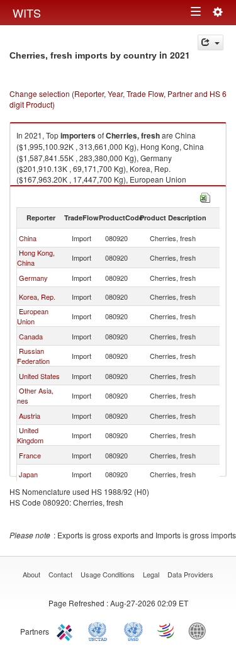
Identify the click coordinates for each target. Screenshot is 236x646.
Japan (28, 474)
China (28, 238)
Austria (29, 416)
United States (39, 376)
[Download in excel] (205, 196)
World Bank (200, 630)
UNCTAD (100, 630)
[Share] (210, 42)
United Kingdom (30, 435)
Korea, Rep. (37, 297)
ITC (66, 630)
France (30, 455)
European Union (32, 316)
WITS (27, 12)
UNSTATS (133, 630)
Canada (31, 336)
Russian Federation (33, 356)
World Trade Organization (166, 630)
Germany (33, 278)
